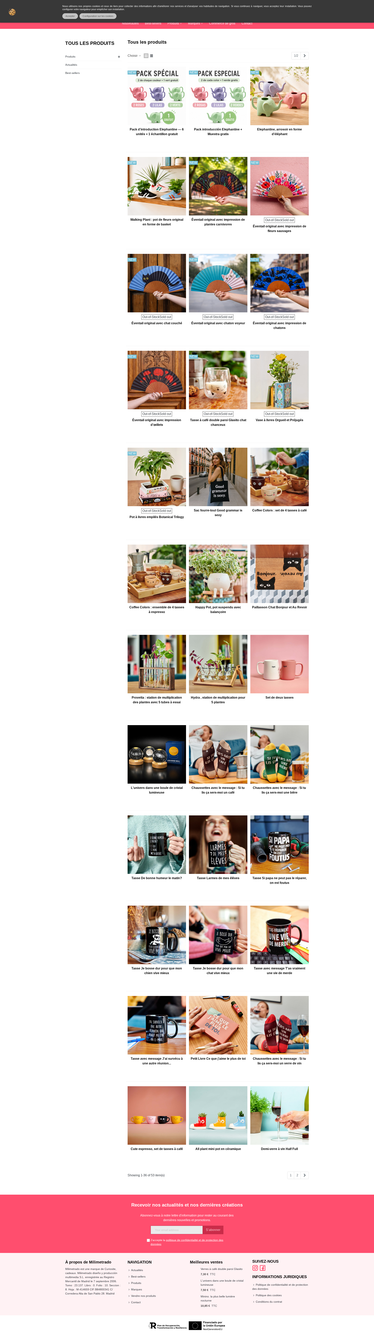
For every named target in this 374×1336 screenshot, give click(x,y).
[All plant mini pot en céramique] (218, 1115)
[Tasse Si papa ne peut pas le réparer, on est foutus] (279, 844)
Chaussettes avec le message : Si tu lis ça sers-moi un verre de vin (279, 1061)
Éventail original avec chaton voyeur (218, 323)
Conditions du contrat (269, 1301)
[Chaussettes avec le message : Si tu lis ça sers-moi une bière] (279, 754)
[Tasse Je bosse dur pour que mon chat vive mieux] (218, 935)
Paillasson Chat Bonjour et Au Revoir (279, 607)
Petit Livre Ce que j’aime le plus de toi (218, 1058)
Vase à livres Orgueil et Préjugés (279, 420)
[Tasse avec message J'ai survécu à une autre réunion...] (157, 1025)
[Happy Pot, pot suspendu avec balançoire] (218, 574)
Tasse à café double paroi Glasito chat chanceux (218, 422)
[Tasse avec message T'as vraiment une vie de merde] (279, 935)
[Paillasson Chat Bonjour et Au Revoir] (279, 574)
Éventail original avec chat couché (156, 323)
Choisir (133, 55)
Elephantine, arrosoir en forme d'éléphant (279, 132)
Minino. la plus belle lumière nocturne (218, 1298)
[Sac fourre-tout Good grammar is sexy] (218, 477)
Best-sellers (153, 23)
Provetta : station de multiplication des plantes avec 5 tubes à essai (157, 700)
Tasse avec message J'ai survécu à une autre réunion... (157, 1061)
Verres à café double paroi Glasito (222, 1268)
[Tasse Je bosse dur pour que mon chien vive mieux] (157, 935)
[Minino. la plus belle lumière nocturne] (194, 1296)
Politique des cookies (269, 1295)
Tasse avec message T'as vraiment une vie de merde (279, 971)
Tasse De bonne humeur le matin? (156, 878)
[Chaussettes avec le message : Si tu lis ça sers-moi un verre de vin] (279, 1025)
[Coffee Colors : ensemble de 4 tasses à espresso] (157, 574)
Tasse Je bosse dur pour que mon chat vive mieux (218, 971)
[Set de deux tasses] (279, 664)
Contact (247, 23)
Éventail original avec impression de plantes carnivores (218, 222)
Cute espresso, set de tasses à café (157, 1149)
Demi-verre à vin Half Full (279, 1149)
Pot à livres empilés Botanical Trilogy (157, 517)
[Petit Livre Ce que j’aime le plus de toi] (218, 1025)
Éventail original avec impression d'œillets (156, 422)
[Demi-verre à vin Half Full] (279, 1115)
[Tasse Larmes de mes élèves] (218, 844)
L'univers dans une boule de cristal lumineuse (157, 790)
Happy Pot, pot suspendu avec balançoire (218, 610)
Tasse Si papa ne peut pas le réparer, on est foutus (279, 880)
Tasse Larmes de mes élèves (218, 878)
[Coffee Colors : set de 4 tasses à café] (279, 477)
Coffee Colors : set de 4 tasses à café (279, 510)
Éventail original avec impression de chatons (279, 326)
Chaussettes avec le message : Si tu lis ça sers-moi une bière (279, 790)
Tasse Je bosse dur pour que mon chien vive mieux (156, 971)
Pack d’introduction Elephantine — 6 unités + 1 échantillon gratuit (157, 132)
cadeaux (70, 1273)
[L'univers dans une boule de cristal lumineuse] (157, 754)
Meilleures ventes (206, 1262)
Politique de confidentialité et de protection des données (280, 1286)
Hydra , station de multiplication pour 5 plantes (218, 700)
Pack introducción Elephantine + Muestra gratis (218, 132)
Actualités (71, 64)
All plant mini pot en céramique (218, 1149)
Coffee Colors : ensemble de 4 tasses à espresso (156, 610)
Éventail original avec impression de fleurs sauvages (279, 229)
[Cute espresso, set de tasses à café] (157, 1115)
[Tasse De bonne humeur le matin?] (157, 844)
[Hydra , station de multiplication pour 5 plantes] (218, 664)
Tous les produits (89, 43)
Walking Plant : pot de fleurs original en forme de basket (156, 222)
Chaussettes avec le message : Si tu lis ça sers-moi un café (218, 790)
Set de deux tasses (280, 697)
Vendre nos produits (143, 1295)
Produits (173, 23)
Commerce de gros (222, 23)
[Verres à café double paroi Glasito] (194, 1269)
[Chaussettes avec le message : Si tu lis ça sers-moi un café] (218, 754)
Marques (194, 23)
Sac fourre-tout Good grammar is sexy (218, 513)
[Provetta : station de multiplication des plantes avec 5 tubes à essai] (157, 664)
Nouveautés (130, 23)
